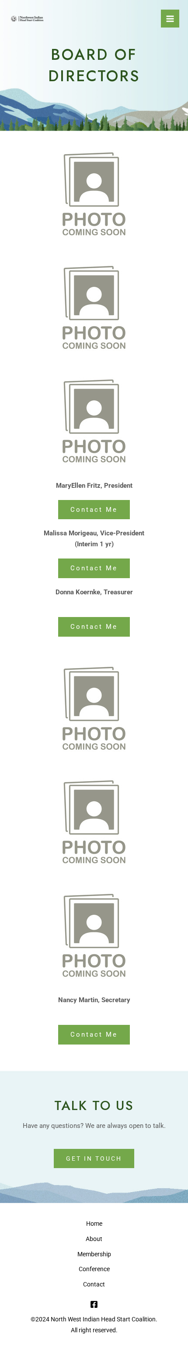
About (94, 1238)
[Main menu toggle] (170, 19)
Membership (94, 1254)
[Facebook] (94, 1304)
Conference (94, 1268)
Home (94, 1223)
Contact (94, 1284)
